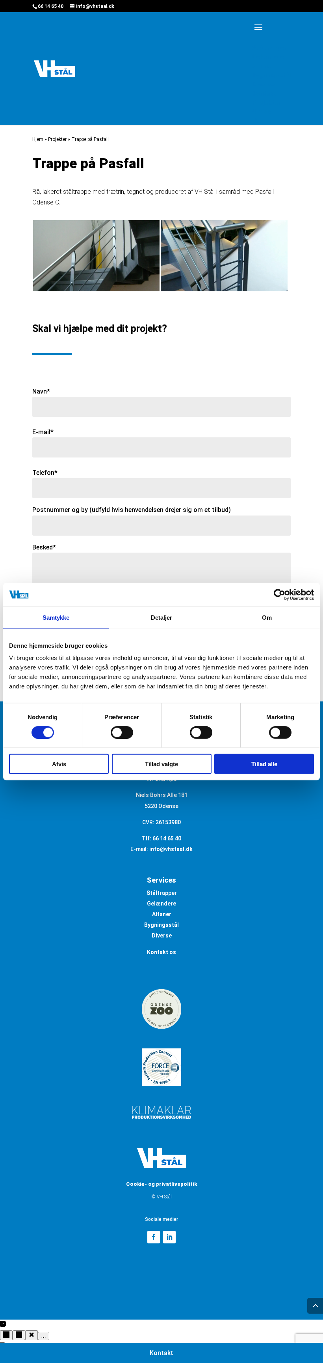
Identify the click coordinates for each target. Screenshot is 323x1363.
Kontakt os (161, 952)
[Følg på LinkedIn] (169, 1237)
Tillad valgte (161, 764)
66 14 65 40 (50, 6)
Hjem (37, 139)
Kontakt (161, 1353)
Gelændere (161, 903)
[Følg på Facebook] (153, 1237)
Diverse (162, 935)
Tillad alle (264, 764)
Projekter (57, 139)
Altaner (161, 914)
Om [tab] (267, 617)
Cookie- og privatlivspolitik (161, 1184)
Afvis (59, 764)
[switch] (122, 732)
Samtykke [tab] (56, 617)
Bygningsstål (161, 925)
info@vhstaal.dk (171, 849)
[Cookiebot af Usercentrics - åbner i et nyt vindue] (279, 594)
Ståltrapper (162, 893)
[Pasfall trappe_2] (224, 291)
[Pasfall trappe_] (96, 291)
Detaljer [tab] (162, 617)
